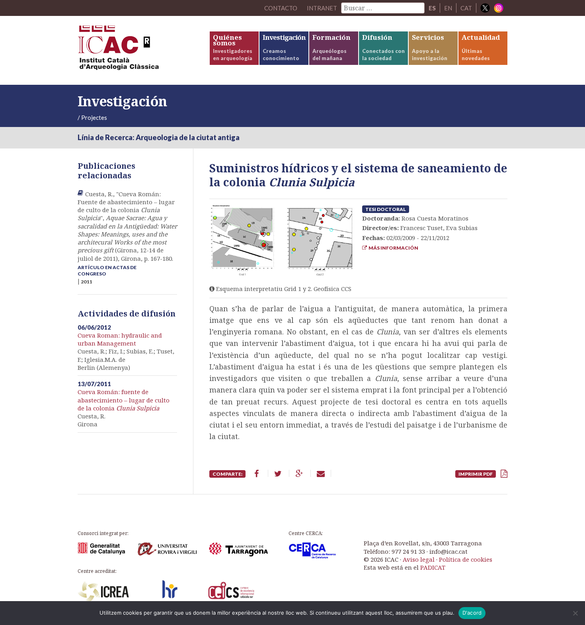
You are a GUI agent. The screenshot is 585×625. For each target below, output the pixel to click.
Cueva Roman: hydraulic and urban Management (120, 339)
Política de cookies (465, 559)
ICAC (137, 50)
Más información (392, 248)
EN (448, 8)
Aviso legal (419, 559)
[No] (575, 613)
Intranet (322, 8)
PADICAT (432, 567)
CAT (466, 8)
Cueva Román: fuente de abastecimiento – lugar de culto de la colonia (124, 400)
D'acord (472, 612)
